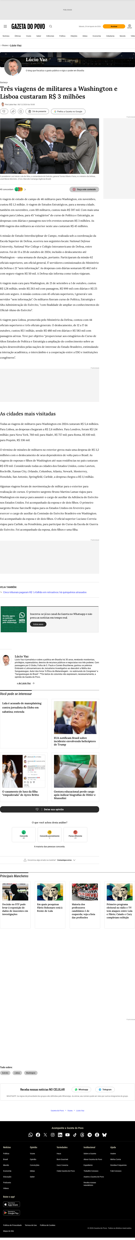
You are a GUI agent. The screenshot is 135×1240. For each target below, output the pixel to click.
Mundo (123, 36)
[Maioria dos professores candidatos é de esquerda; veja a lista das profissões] (85, 892)
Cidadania (110, 36)
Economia (97, 36)
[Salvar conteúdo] (20, 111)
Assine (113, 1154)
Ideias (85, 36)
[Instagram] (53, 1135)
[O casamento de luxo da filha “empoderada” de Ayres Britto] (23, 771)
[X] (45, 1135)
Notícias (6, 36)
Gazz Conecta (62, 1165)
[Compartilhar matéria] (13, 111)
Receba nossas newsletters (90, 1183)
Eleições (74, 36)
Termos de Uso (31, 1225)
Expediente (88, 1165)
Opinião (33, 1159)
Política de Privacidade (12, 1225)
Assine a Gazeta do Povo (94, 1177)
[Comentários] (4, 111)
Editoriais (50, 36)
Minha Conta (115, 1159)
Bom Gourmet (62, 1159)
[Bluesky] (104, 1135)
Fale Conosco (115, 1171)
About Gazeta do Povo (93, 1159)
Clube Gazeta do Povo (66, 1171)
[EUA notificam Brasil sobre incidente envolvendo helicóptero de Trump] (75, 717)
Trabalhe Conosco (91, 1171)
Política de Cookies (47, 1225)
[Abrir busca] (50, 26)
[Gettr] (97, 1135)
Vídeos (6, 1188)
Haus (59, 1154)
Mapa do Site (8, 1231)
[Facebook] (38, 1135)
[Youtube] (67, 1135)
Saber (38, 36)
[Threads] (82, 1135)
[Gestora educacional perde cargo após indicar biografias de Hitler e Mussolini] (75, 771)
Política (62, 36)
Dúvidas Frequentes (118, 1165)
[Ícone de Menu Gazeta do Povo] (5, 26)
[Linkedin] (60, 1135)
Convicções (34, 1165)
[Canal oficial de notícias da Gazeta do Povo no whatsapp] (30, 1135)
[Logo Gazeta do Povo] (28, 26)
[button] (49, 861)
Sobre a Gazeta (90, 1154)
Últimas (18, 36)
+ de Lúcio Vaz (24, 683)
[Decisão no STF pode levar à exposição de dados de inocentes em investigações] (15, 892)
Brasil (5, 1159)
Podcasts (7, 1182)
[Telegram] (90, 1135)
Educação (7, 1177)
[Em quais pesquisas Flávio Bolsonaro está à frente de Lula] (50, 892)
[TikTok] (75, 1135)
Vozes (28, 36)
